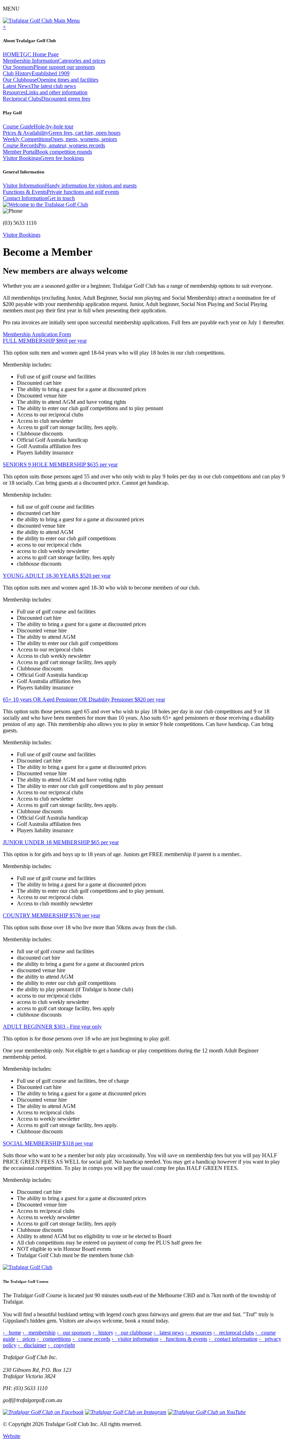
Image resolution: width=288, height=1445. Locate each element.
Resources (45, 92)
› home (12, 1333)
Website (11, 1436)
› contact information (233, 1339)
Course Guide (38, 126)
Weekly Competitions (60, 139)
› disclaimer (32, 1345)
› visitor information (135, 1339)
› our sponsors (74, 1333)
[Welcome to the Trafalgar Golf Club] (45, 205)
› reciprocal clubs (233, 1333)
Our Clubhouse (50, 80)
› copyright (61, 1345)
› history (102, 1333)
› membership (38, 1333)
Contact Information (39, 198)
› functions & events (183, 1339)
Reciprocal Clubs (46, 99)
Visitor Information (70, 186)
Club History (36, 73)
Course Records (54, 145)
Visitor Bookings (43, 158)
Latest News (39, 86)
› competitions (54, 1339)
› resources (198, 1333)
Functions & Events (61, 192)
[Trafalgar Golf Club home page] (27, 1267)
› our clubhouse (133, 1333)
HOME (31, 54)
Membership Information (54, 61)
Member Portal (47, 152)
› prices (26, 1339)
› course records (91, 1339)
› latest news (168, 1333)
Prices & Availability (61, 133)
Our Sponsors (49, 67)
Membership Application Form (37, 334)
